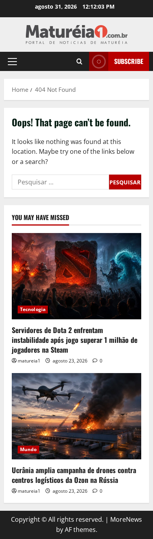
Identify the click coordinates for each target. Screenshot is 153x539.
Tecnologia (33, 309)
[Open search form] (79, 61)
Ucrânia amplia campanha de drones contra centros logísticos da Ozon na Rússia (74, 475)
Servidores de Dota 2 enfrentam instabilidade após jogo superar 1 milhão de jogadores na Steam (74, 340)
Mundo (28, 449)
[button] (12, 61)
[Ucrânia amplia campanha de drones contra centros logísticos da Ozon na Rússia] (76, 416)
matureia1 (29, 360)
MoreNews (126, 519)
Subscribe (128, 61)
